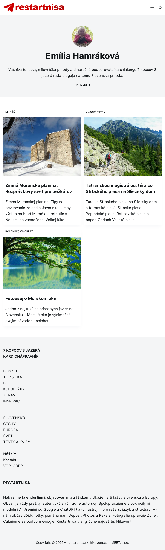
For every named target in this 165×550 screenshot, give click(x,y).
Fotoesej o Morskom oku (30, 298)
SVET (8, 436)
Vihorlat (26, 231)
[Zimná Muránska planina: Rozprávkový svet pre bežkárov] (42, 146)
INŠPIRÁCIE (13, 401)
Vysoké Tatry (95, 112)
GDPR (18, 466)
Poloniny (11, 231)
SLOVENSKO (14, 418)
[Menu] (152, 7)
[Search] (160, 7)
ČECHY (9, 424)
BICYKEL (10, 371)
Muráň (10, 112)
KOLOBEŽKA (14, 389)
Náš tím (10, 454)
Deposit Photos (82, 515)
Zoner (152, 515)
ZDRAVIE (10, 395)
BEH (7, 383)
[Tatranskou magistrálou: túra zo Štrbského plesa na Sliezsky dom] (123, 146)
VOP (7, 466)
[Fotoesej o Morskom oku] (42, 263)
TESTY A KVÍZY (16, 442)
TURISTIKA (12, 377)
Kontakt (9, 460)
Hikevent (123, 521)
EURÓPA (10, 430)
